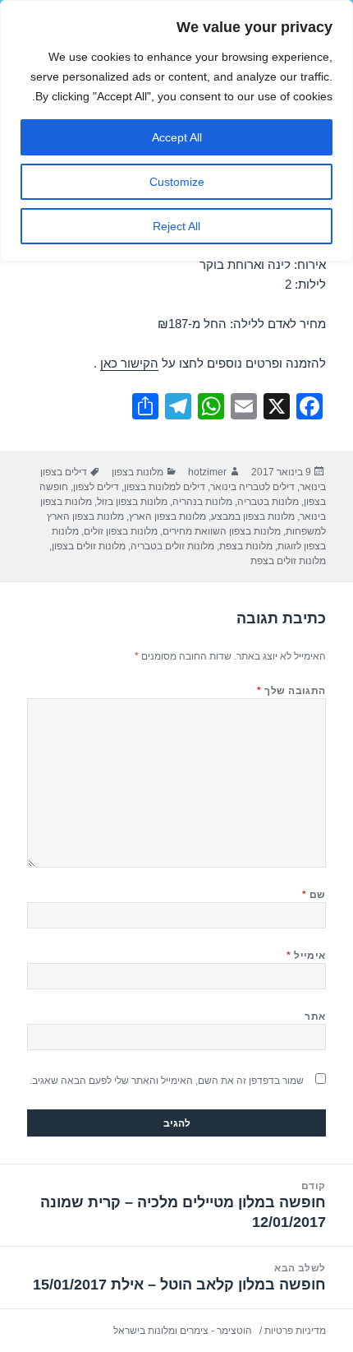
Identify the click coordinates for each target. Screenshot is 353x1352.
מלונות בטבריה (268, 501)
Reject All (176, 226)
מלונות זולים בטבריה (172, 546)
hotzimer (207, 472)
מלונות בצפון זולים (121, 531)
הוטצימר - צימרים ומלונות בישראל (182, 1330)
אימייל (306, 955)
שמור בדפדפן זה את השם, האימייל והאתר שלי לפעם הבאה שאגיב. (167, 1080)
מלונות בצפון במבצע (253, 516)
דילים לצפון (96, 487)
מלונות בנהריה (202, 501)
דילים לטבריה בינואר (252, 487)
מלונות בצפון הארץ (167, 516)
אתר (315, 1016)
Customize (176, 181)
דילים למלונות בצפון (164, 487)
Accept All (177, 137)
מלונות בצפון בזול (132, 501)
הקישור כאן (129, 363)
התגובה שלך (291, 691)
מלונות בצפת (246, 546)
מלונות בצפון (137, 472)
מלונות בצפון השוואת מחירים (222, 531)
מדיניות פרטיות (295, 1330)
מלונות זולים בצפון (89, 546)
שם (314, 895)
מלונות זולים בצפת (288, 561)
